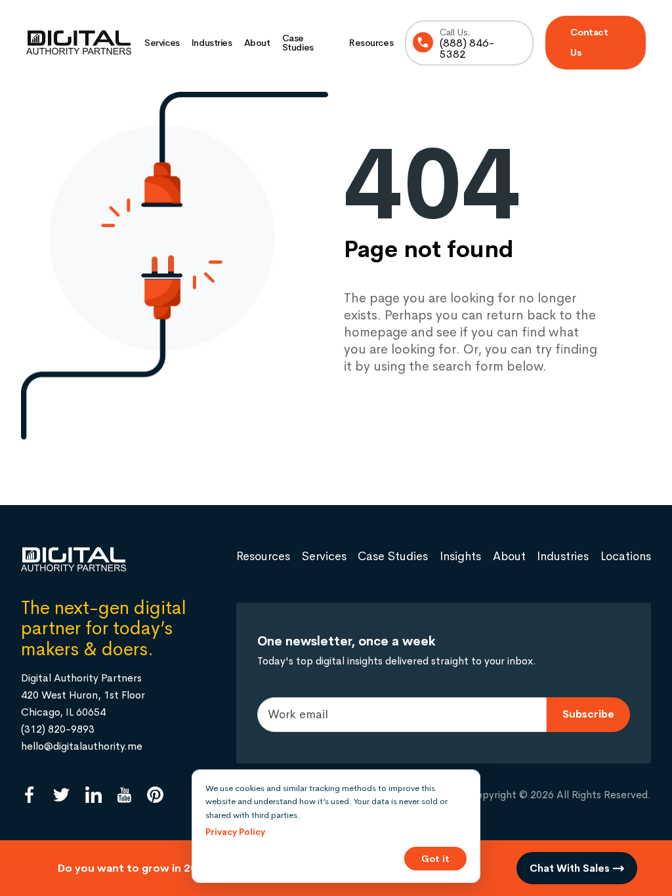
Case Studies (298, 42)
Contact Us (589, 42)
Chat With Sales (571, 868)
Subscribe (588, 714)
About (257, 43)
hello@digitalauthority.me (81, 746)
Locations (625, 556)
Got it (435, 859)
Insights (460, 556)
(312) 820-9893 (57, 729)
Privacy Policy (235, 832)
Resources (371, 43)
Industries (212, 43)
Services (162, 43)
